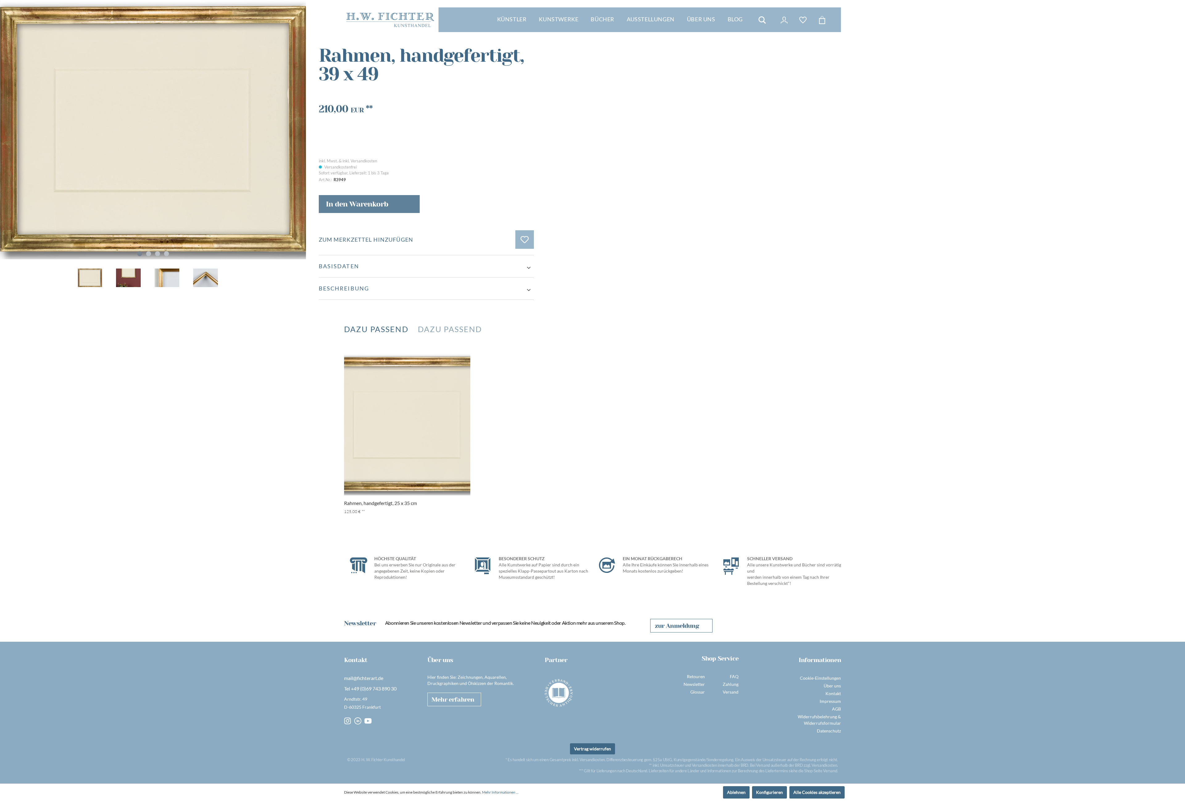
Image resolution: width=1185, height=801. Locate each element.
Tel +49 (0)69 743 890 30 (370, 688)
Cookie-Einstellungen (820, 678)
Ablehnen (736, 792)
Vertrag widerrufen (592, 748)
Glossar (697, 692)
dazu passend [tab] (376, 329)
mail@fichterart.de (363, 678)
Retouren (696, 676)
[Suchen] (762, 20)
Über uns (832, 685)
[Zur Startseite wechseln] (390, 19)
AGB (836, 708)
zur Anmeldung (677, 625)
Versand (730, 692)
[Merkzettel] (803, 20)
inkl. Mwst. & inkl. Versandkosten (348, 160)
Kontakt (833, 693)
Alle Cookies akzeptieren (817, 792)
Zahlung (730, 684)
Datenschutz (829, 730)
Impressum (830, 701)
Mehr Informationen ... (500, 792)
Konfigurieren (769, 792)
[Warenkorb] (822, 20)
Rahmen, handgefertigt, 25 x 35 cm (380, 503)
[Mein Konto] (784, 20)
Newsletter (694, 684)
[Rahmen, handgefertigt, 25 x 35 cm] (407, 424)
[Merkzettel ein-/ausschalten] (524, 239)
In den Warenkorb (357, 204)
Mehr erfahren (452, 699)
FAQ (734, 676)
